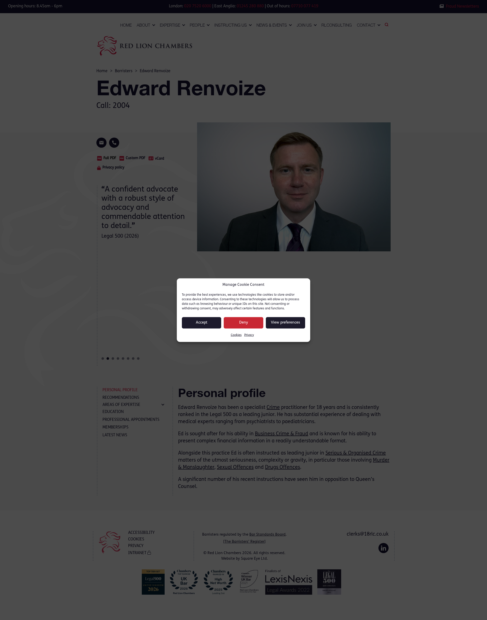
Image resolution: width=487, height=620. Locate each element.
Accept (201, 323)
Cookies (236, 334)
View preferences (285, 323)
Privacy (249, 334)
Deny (243, 323)
